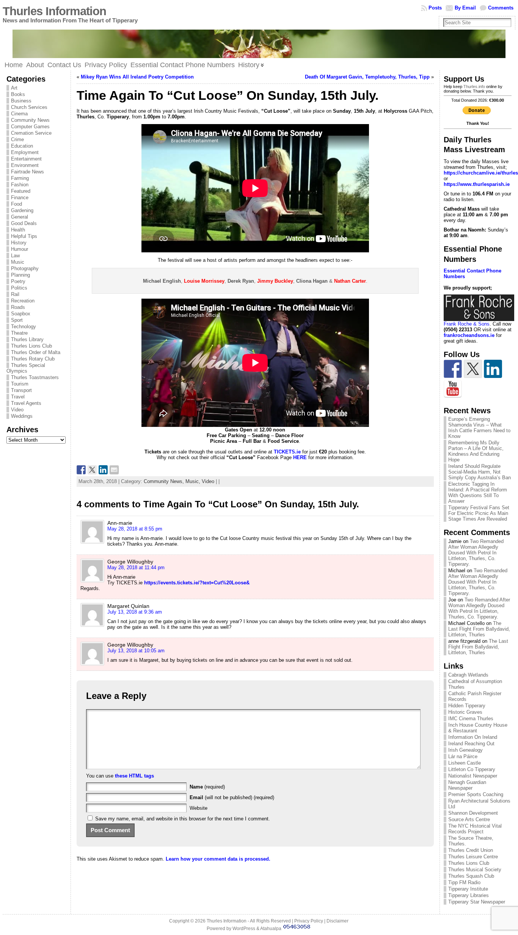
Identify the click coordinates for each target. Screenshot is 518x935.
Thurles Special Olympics (25, 368)
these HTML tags (134, 776)
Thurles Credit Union (470, 850)
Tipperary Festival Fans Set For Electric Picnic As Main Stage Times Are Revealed (478, 513)
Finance (19, 197)
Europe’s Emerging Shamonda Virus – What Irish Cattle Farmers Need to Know (479, 427)
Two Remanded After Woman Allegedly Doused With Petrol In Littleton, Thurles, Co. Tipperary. (476, 552)
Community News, (164, 481)
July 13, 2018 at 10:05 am (136, 650)
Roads (18, 307)
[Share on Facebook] (81, 469)
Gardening (22, 210)
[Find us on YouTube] (453, 389)
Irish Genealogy (465, 750)
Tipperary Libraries (468, 895)
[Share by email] (114, 469)
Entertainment (26, 159)
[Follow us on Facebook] (453, 369)
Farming (20, 178)
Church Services (29, 107)
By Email (465, 8)
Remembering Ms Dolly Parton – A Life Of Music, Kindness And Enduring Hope (476, 451)
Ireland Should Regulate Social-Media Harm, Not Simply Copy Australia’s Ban (479, 471)
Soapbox (20, 313)
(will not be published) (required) (232, 797)
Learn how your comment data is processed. (218, 859)
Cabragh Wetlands (468, 675)
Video (17, 409)
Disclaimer (337, 921)
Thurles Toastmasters (35, 377)
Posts (435, 8)
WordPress (243, 928)
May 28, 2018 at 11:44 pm (136, 567)
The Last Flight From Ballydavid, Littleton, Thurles (479, 629)
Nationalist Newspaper (472, 776)
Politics (19, 288)
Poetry (18, 281)
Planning (20, 275)
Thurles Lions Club (31, 346)
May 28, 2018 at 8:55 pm (134, 529)
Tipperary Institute (468, 889)
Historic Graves (465, 712)
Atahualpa (270, 928)
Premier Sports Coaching (475, 794)
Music (17, 262)
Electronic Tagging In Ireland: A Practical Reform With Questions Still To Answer (477, 492)
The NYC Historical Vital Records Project (475, 828)
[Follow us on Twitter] (473, 369)
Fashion (19, 184)
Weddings (22, 416)
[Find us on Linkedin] (493, 369)
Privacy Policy (308, 921)
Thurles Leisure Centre (473, 856)
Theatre (19, 333)
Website (198, 808)
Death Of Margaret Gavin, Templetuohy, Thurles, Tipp (367, 77)
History (19, 243)
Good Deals (24, 223)
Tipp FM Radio (464, 882)
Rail (15, 294)
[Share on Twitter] (92, 469)
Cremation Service (31, 133)
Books (18, 94)
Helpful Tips (24, 236)
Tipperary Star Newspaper (476, 902)
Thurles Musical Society (474, 869)
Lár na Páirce (462, 756)
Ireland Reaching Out (471, 743)
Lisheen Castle (464, 763)
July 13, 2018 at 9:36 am (134, 612)
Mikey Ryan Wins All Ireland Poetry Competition (137, 77)
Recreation (23, 301)
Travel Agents (26, 403)
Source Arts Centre (469, 819)
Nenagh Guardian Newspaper (467, 785)
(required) (207, 787)
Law (15, 255)
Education (22, 146)
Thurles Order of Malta (35, 352)
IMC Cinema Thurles (470, 718)
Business (21, 101)
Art (14, 88)
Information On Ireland (472, 737)
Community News (30, 120)
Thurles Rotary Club (33, 359)
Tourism (19, 384)
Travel (18, 397)
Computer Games (30, 126)
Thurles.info (474, 86)
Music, (193, 481)
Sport (17, 320)
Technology (23, 326)
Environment (25, 165)
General (19, 217)
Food (16, 204)
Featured (20, 191)
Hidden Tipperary (466, 705)
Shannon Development (473, 813)
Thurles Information (54, 11)
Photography (25, 268)
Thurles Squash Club (471, 876)
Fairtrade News (27, 172)
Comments (500, 8)
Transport (21, 390)
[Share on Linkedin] (103, 469)
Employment (25, 152)
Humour (19, 249)
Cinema (19, 113)
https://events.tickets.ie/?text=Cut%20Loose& (197, 583)
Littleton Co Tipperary (471, 769)
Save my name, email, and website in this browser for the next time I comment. (182, 819)
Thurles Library (27, 339)
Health (18, 230)
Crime (17, 139)
